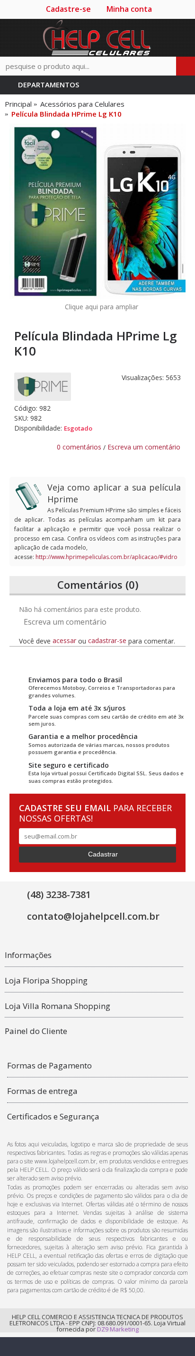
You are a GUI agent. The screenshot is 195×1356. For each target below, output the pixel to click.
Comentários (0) (97, 584)
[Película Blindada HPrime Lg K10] (97, 211)
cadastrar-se (107, 640)
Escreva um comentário (143, 446)
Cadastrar (103, 854)
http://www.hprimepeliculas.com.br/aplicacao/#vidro (106, 557)
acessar (64, 640)
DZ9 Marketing (118, 1329)
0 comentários (79, 446)
